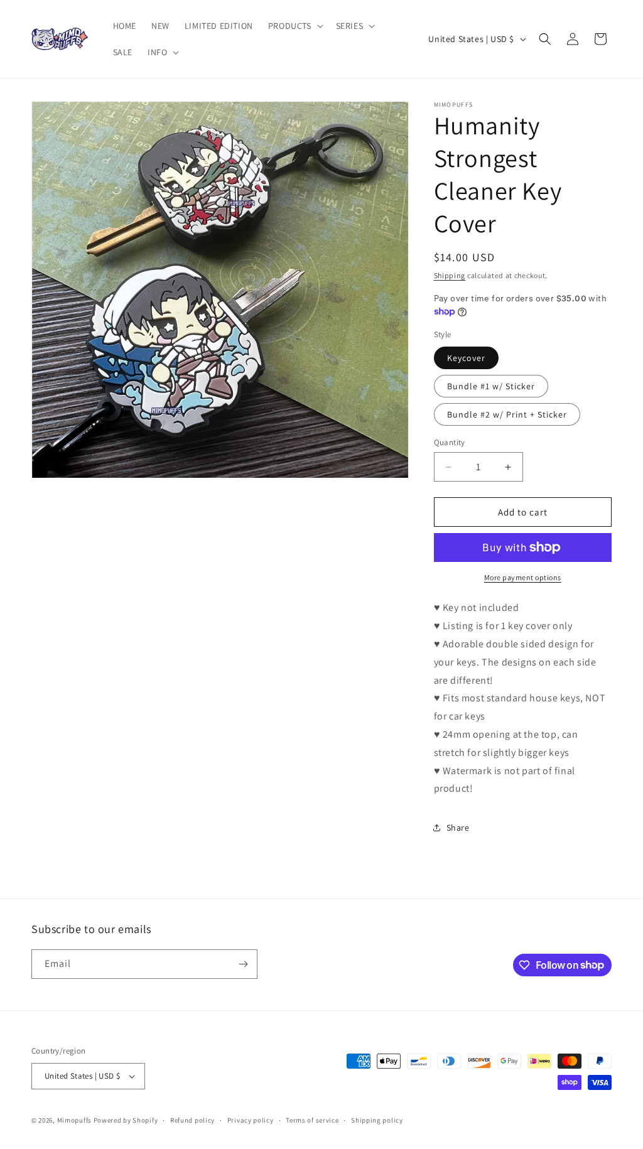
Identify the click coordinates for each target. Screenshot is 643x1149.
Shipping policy (377, 1120)
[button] (294, 26)
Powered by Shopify (126, 1120)
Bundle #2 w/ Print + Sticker (507, 414)
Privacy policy (250, 1120)
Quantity (449, 442)
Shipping (450, 275)
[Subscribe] (243, 964)
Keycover (466, 358)
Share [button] (458, 827)
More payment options (522, 577)
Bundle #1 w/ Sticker (491, 386)
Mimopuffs (74, 1120)
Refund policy (192, 1120)
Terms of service (312, 1120)
